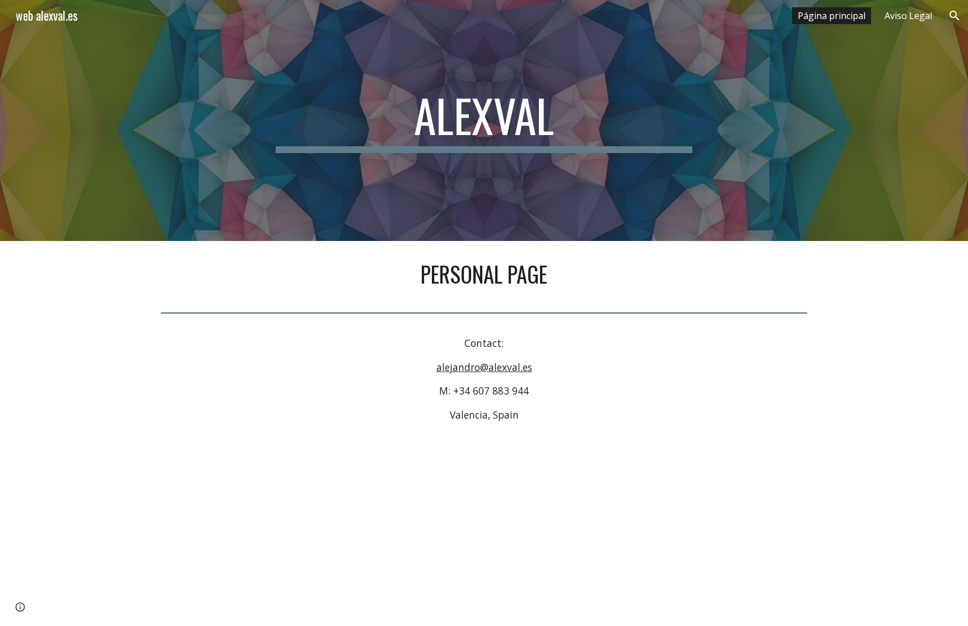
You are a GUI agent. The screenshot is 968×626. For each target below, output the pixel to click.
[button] (954, 15)
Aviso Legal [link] (908, 16)
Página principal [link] (831, 16)
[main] (484, 120)
